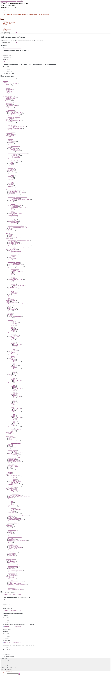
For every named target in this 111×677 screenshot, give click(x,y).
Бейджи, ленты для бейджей (12, 83)
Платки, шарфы (9, 89)
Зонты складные (11, 168)
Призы (12, 244)
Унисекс (12, 403)
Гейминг (10, 582)
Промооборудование (10, 447)
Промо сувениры (12, 287)
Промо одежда (11, 267)
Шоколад (8, 95)
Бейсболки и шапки (15, 269)
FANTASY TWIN (14, 482)
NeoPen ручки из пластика (14, 486)
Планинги (5, 81)
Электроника (8, 99)
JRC (14, 340)
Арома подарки (9, 103)
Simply (12, 182)
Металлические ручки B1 (13, 498)
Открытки (10, 193)
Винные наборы (11, 561)
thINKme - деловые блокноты (14, 128)
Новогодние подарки (10, 98)
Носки (12, 209)
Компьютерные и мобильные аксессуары (17, 584)
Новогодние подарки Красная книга (16, 192)
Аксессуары (10, 318)
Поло (12, 201)
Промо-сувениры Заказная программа (19, 247)
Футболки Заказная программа (17, 285)
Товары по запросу (10, 557)
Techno (12, 504)
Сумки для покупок (15, 159)
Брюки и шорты (11, 332)
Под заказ (5, 82)
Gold (12, 501)
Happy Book (10, 125)
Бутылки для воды (15, 149)
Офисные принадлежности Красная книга (17, 197)
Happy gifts (10, 171)
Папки (9, 147)
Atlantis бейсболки (15, 322)
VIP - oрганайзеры (17, 452)
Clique (14, 360)
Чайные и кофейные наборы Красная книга (17, 227)
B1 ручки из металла (12, 475)
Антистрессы (11, 437)
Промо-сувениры (9, 436)
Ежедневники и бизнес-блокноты (13, 120)
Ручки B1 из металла (15, 476)
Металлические (11, 108)
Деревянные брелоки (15, 440)
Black (12, 499)
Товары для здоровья (10, 553)
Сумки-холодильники (13, 548)
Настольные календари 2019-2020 (13, 237)
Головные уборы (14, 206)
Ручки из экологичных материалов (16, 519)
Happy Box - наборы (12, 453)
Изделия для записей (10, 170)
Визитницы (8, 84)
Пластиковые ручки (12, 506)
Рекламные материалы (13, 242)
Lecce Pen (13, 508)
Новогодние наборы (15, 454)
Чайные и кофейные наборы (17, 266)
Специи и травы (11, 551)
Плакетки (10, 235)
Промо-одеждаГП (9, 432)
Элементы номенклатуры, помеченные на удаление (19, 245)
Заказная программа (10, 135)
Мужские (13, 330)
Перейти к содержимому (15, 1)
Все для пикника (14, 154)
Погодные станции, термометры (15, 570)
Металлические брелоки (16, 251)
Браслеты (10, 438)
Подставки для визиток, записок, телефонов (20, 195)
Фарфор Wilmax (9, 91)
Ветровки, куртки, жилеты (17, 271)
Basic (14, 477)
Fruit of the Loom (17, 344)
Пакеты (7, 88)
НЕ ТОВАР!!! (9, 238)
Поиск (4, 672)
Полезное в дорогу (15, 292)
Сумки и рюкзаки (9, 538)
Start (14, 372)
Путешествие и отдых (13, 148)
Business (15, 479)
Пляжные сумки (11, 531)
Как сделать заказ (7, 23)
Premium (15, 480)
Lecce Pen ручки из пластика (14, 481)
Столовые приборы (12, 567)
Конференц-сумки (12, 530)
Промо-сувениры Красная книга (15, 213)
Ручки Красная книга (13, 221)
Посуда (9, 265)
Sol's (12, 164)
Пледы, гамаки (11, 469)
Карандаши (10, 497)
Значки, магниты (9, 86)
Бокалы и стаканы (12, 308)
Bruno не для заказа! (12, 450)
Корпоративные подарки (11, 97)
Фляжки (10, 315)
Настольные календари (13, 115)
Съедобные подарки (10, 549)
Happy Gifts (13, 323)
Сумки (7, 90)
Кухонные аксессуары (13, 566)
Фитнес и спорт (11, 556)
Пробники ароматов (12, 105)
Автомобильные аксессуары (14, 457)
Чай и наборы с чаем (12, 552)
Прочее (7, 448)
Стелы (12, 143)
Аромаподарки (9, 104)
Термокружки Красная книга (14, 224)
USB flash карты (11, 578)
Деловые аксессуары (10, 111)
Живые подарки (9, 133)
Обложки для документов (14, 117)
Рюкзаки (10, 532)
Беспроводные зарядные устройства (16, 581)
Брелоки (7, 106)
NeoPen (12, 511)
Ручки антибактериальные (14, 518)
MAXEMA (13, 510)
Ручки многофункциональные (15, 521)
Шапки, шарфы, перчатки (14, 426)
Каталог (5, 21)
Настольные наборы (15, 146)
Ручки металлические (13, 520)
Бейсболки (10, 136)
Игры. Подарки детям (13, 463)
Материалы (13, 241)
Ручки (7, 474)
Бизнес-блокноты (12, 173)
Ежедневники (9, 85)
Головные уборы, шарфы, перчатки (18, 207)
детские (12, 328)
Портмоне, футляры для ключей (15, 113)
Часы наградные (11, 571)
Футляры (10, 524)
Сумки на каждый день (13, 535)
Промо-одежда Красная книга (14, 205)
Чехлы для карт (11, 118)
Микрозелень (11, 134)
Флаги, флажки (9, 92)
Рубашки (10, 374)
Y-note (9, 129)
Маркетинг (8, 229)
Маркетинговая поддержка (11, 231)
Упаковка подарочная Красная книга (16, 226)
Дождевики (8, 119)
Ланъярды (10, 445)
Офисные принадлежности (14, 144)
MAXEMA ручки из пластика (14, 484)
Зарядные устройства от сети (14, 583)
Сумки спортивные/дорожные (15, 537)
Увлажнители (11, 588)
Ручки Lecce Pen (14, 483)
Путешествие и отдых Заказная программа (17, 153)
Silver (12, 502)
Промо (12, 214)
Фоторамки (10, 568)
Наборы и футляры (12, 487)
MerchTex (13, 325)
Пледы (12, 291)
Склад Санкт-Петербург (8, 96)
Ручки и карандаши (10, 488)
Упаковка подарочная (10, 559)
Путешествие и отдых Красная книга (16, 218)
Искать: (2, 32)
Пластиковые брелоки (15, 252)
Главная (2, 33)
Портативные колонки (13, 586)
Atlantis (12, 137)
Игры (9, 462)
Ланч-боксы (10, 311)
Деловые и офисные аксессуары (13, 114)
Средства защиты (9, 525)
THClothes (15, 350)
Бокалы (9, 307)
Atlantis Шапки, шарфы (16, 429)
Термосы (13, 151)
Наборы (10, 527)
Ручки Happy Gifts (12, 512)
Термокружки (14, 293)
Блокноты (13, 122)
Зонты (7, 165)
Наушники (10, 585)
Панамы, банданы (12, 354)
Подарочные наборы (10, 305)
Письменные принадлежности (15, 264)
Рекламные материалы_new (14, 243)
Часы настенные (11, 573)
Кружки (10, 259)
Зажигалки (10, 444)
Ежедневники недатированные (10, 79)
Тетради (10, 186)
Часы (7, 93)
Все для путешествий (15, 150)
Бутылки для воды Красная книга (15, 190)
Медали (10, 234)
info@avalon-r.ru (4, 2)
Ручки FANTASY (17, 509)
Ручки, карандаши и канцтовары (13, 513)
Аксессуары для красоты (11, 101)
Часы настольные (12, 574)
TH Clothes (15, 365)
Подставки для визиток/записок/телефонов (17, 303)
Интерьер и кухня (12, 564)
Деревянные (11, 107)
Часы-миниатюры (12, 575)
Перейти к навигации (5, 1)
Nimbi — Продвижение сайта (7, 669)
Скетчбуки (13, 132)
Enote (9, 121)
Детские (12, 337)
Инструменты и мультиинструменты (19, 289)
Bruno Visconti (14, 451)
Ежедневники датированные (9, 78)
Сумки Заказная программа (14, 161)
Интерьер (10, 563)
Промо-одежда (11, 200)
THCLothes (15, 335)
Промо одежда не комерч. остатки (15, 279)
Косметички (13, 162)
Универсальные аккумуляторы (15, 589)
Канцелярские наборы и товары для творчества (18, 496)
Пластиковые (11, 110)
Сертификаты (11, 230)
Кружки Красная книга (13, 191)
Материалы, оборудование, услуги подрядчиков (18, 240)
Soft (11, 503)
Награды (10, 142)
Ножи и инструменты (15, 157)
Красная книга (9, 189)
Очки (9, 467)
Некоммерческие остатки (11, 249)
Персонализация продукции (9, 22)
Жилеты (12, 208)
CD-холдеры (13, 216)
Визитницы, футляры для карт (15, 112)
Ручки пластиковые (12, 523)
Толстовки (13, 202)
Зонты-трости (11, 169)
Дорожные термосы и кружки (14, 461)
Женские (13, 339)
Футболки (10, 163)
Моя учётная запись (7, 671)
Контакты (5, 24)
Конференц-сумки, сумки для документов (17, 540)
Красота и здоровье (15, 156)
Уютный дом (11, 295)
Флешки (10, 296)
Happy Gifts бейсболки (16, 324)
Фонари (10, 473)
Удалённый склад (7, 100)
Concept (12, 175)
